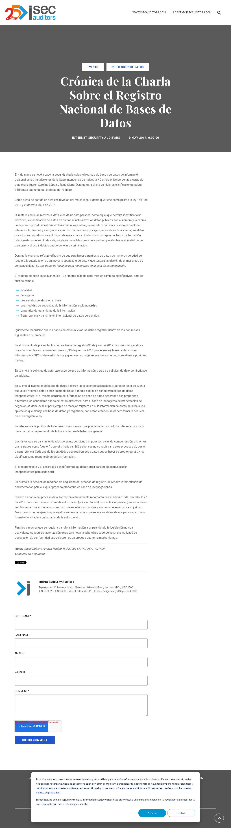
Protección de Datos (128, 67)
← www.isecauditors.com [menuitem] (147, 12)
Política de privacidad (48, 792)
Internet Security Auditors (96, 137)
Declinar (181, 812)
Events (93, 67)
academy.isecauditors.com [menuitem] (192, 12)
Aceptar (152, 812)
